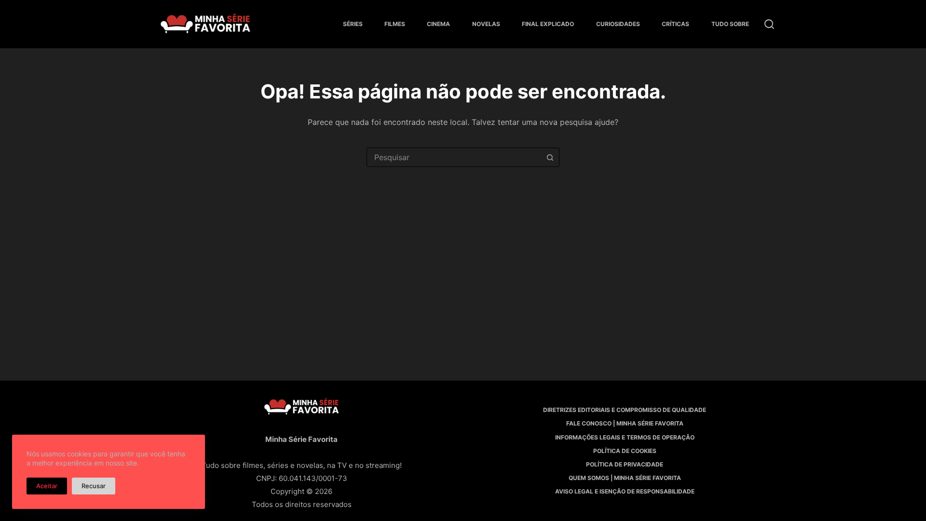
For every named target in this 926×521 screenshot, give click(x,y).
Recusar (94, 486)
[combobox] (454, 157)
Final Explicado (548, 23)
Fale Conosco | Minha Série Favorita (624, 423)
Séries (353, 23)
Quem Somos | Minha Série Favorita (625, 477)
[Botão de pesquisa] (550, 157)
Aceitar (46, 486)
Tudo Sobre (730, 23)
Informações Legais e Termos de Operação (624, 437)
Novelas (486, 23)
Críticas (675, 23)
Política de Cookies (624, 450)
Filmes (394, 23)
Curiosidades (618, 23)
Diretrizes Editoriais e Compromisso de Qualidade (624, 409)
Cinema (438, 23)
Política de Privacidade (624, 464)
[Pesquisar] (769, 24)
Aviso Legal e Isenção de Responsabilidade (624, 491)
